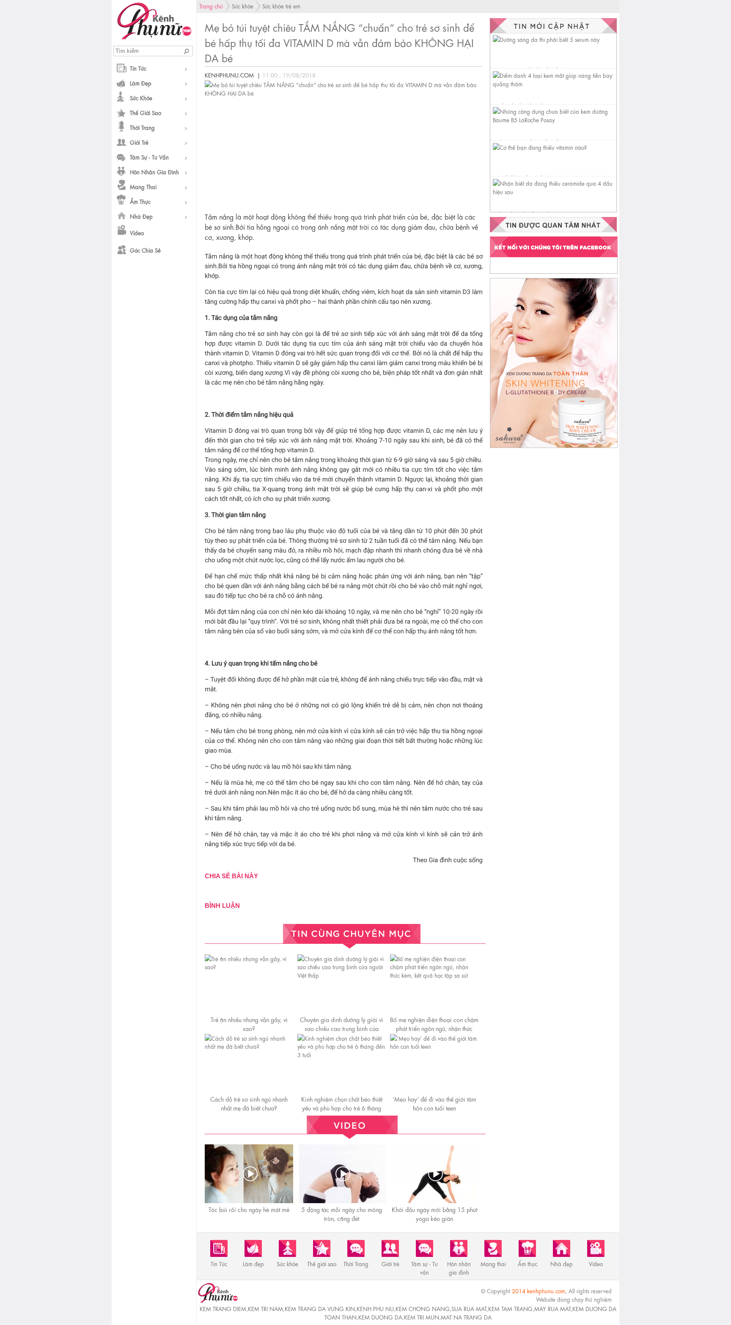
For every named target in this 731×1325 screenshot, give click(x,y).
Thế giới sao (145, 112)
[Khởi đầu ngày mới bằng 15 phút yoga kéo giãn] (435, 1173)
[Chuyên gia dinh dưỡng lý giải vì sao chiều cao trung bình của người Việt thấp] (341, 975)
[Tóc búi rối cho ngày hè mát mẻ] (250, 1173)
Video (137, 232)
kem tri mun (421, 1316)
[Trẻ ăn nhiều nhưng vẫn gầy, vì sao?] (249, 966)
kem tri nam (265, 1308)
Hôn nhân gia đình (154, 171)
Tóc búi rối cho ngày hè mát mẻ (249, 1209)
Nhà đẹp (141, 216)
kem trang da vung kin (320, 1308)
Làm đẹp (140, 82)
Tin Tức (138, 67)
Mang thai (143, 186)
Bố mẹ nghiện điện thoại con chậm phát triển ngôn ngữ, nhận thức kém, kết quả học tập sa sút (434, 1028)
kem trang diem (223, 1308)
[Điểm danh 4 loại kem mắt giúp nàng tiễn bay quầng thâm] (554, 83)
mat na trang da (466, 1316)
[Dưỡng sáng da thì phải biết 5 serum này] (546, 39)
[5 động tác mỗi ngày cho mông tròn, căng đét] (342, 1173)
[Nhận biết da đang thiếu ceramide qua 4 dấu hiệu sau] (554, 191)
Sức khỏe (141, 97)
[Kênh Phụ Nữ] (154, 37)
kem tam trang (510, 1308)
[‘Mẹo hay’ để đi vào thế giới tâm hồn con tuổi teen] (434, 1046)
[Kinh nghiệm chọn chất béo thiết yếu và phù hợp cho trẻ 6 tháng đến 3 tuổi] (341, 1054)
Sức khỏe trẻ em (281, 5)
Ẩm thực (140, 201)
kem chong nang (423, 1308)
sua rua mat (468, 1308)
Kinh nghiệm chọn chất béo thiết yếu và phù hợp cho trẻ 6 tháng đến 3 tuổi (341, 1107)
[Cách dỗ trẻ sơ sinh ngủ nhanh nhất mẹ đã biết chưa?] (249, 1046)
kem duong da (380, 1316)
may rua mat (552, 1308)
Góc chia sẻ (145, 249)
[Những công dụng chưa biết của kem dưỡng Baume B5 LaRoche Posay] (554, 119)
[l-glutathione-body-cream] (554, 447)
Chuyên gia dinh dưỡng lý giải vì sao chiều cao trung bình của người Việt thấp (341, 1028)
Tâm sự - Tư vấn (149, 156)
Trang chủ (211, 5)
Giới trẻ (139, 142)
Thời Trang (142, 127)
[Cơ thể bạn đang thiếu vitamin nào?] (540, 147)
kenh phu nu (375, 1308)
